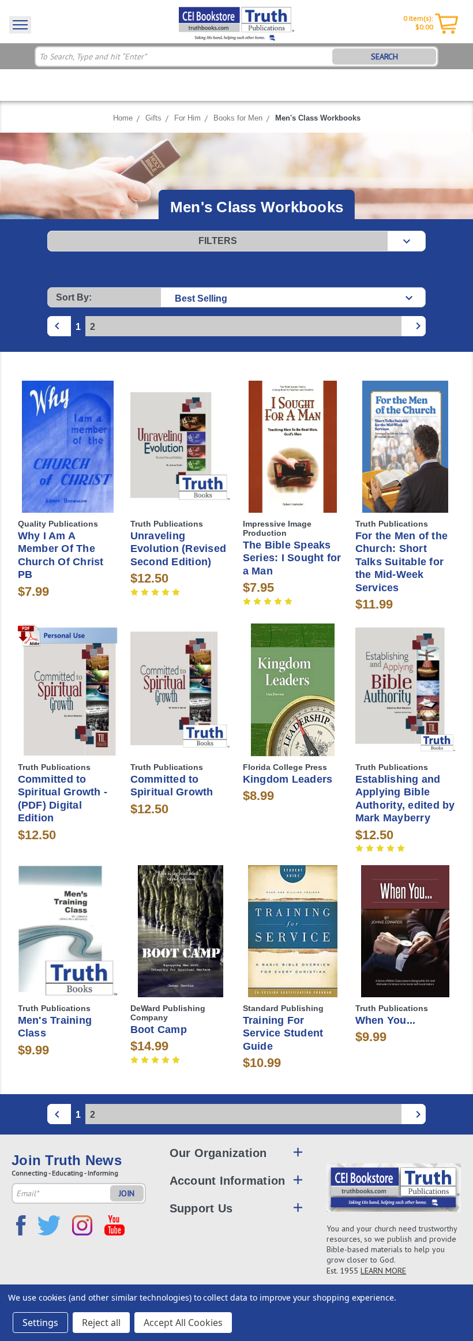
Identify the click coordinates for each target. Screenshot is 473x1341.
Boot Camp (158, 1029)
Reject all (101, 1322)
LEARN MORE (383, 1270)
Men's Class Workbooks (318, 118)
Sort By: (74, 297)
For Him (187, 118)
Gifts (153, 118)
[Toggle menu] (20, 24)
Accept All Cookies (183, 1322)
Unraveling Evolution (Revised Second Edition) (178, 549)
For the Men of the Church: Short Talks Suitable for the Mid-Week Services (401, 562)
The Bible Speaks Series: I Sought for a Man (292, 558)
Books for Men (237, 118)
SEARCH (384, 56)
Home (123, 118)
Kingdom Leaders (288, 779)
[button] (236, 241)
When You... (385, 1020)
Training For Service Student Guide (283, 1033)
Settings (40, 1322)
